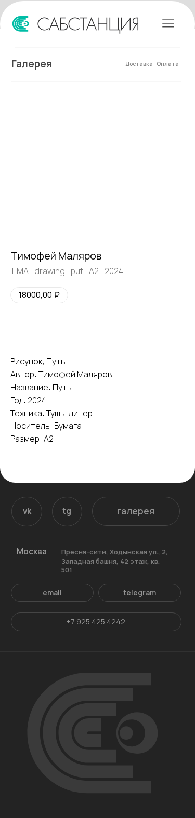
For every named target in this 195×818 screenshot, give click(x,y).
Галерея (31, 64)
